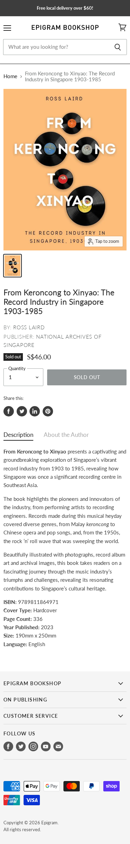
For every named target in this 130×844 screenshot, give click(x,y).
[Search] (118, 47)
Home (10, 76)
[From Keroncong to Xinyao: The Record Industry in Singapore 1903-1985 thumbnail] (12, 266)
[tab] (18, 436)
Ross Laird (29, 327)
